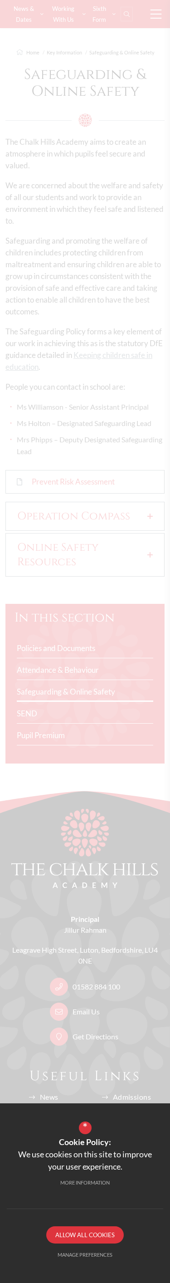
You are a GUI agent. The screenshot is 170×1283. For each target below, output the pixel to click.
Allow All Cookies (85, 1235)
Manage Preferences (85, 1255)
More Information (85, 1182)
